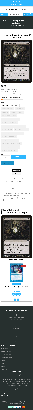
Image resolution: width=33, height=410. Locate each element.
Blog (2, 363)
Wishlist (20, 4)
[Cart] (30, 14)
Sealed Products (6, 351)
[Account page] (27, 14)
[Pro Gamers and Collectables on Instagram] (19, 2)
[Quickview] (13, 294)
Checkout (13, 4)
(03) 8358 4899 (16, 328)
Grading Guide (20, 94)
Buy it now (7, 163)
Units (2, 154)
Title (2, 102)
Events (3, 360)
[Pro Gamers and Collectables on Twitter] (16, 2)
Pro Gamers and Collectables (16, 9)
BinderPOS (21, 404)
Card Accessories (6, 354)
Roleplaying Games (6, 357)
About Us (3, 366)
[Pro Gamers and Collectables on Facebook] (13, 2)
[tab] (16, 170)
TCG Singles (4, 348)
